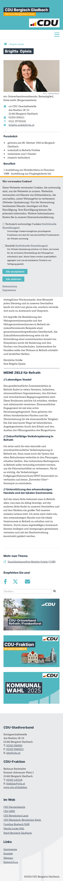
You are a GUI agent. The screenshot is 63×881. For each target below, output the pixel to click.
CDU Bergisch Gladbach (26, 10)
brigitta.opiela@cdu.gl (21, 125)
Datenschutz (9, 286)
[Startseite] (44, 20)
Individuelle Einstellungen (31, 245)
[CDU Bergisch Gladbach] (5, 44)
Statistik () (26, 245)
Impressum (9, 290)
